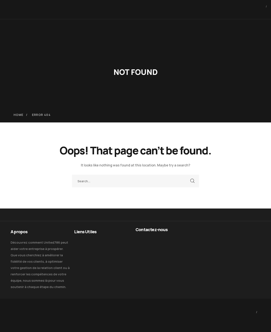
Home (19, 115)
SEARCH (193, 181)
